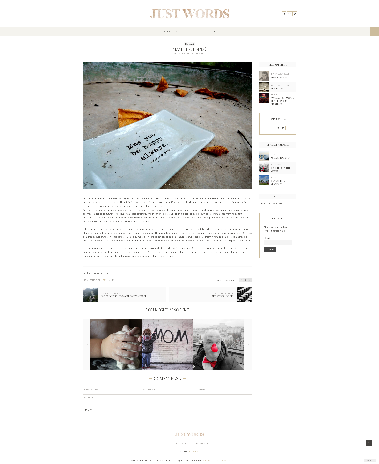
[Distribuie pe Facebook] (241, 280)
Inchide (370, 460)
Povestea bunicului (280, 74)
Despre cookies (200, 443)
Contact (210, 32)
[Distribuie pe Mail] (250, 280)
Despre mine (196, 32)
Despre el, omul (280, 77)
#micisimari (99, 273)
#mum (109, 273)
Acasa (167, 32)
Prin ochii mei (277, 94)
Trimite (88, 410)
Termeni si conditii (179, 443)
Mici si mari (189, 44)
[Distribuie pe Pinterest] (245, 280)
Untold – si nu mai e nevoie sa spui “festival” (282, 101)
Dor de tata (277, 88)
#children (87, 273)
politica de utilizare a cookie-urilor (217, 460)
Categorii (179, 32)
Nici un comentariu (196, 54)
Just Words (193, 452)
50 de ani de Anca (280, 157)
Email (267, 238)
